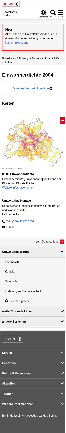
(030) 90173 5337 (23, 221)
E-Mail (10, 227)
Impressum (12, 261)
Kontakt (9, 271)
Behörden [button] (9, 363)
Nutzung (24, 58)
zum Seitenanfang (47, 241)
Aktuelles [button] (8, 383)
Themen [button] (7, 393)
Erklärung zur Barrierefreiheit (23, 291)
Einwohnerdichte (41, 58)
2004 (57, 58)
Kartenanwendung (16, 42)
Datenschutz (13, 281)
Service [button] (7, 353)
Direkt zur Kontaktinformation (31, 88)
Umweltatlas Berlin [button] (15, 251)
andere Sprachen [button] (14, 321)
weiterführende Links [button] (17, 311)
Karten (8, 61)
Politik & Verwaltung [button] (16, 373)
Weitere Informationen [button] (17, 404)
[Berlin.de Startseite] (11, 4)
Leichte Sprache (20, 301)
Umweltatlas (9, 58)
